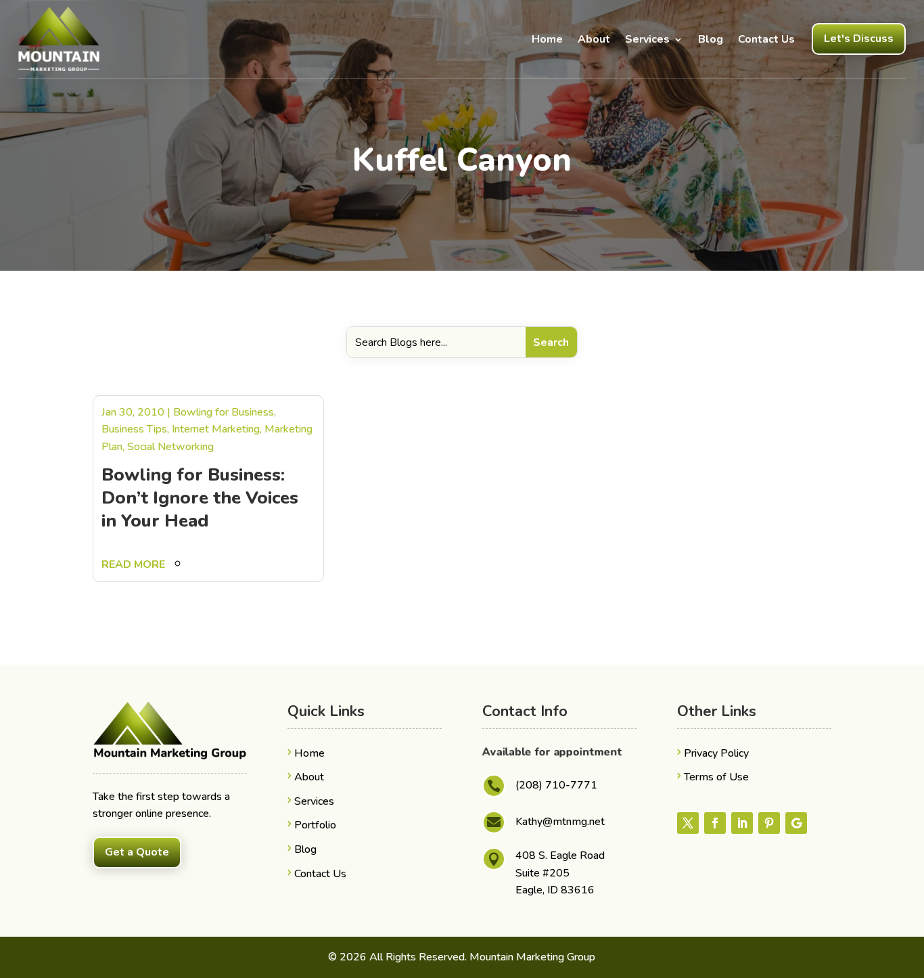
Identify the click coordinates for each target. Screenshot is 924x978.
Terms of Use (716, 777)
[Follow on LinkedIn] (742, 823)
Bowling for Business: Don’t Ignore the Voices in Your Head (199, 498)
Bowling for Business (223, 412)
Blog (710, 39)
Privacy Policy (716, 753)
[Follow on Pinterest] (769, 823)
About (594, 39)
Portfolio (315, 825)
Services (647, 39)
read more (133, 564)
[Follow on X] (688, 823)
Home (547, 39)
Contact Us (766, 39)
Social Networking (170, 446)
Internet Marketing (216, 429)
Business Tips (134, 429)
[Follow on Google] (796, 823)
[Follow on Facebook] (715, 823)
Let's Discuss (859, 38)
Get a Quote (137, 852)
